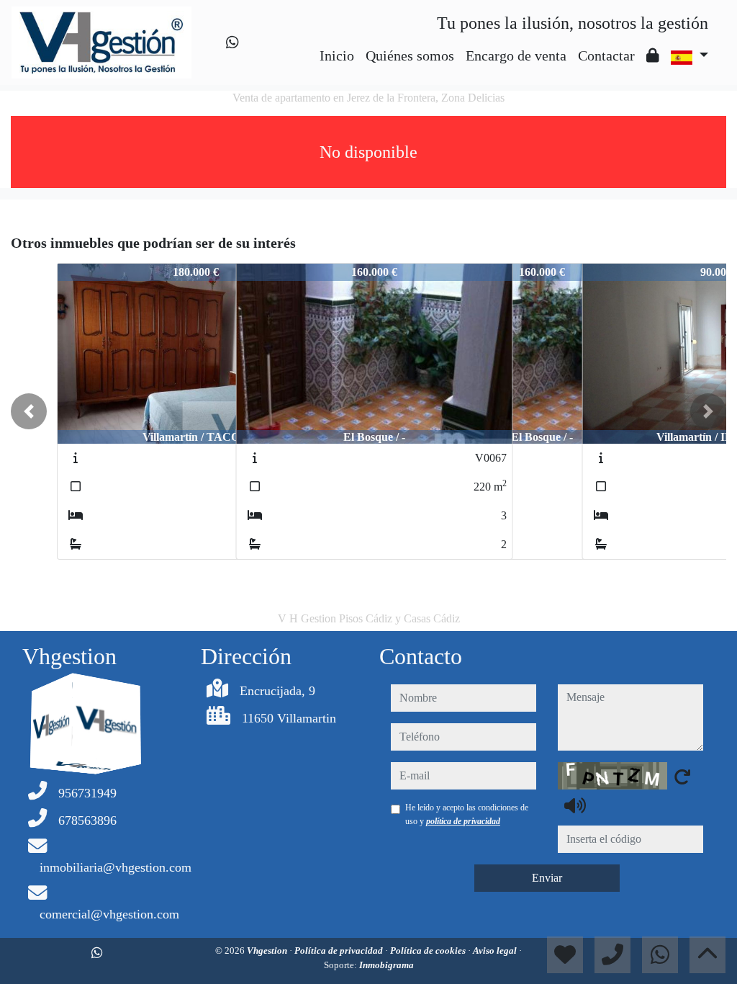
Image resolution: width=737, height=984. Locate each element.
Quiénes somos (410, 55)
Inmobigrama (386, 965)
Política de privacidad (339, 950)
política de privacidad (463, 821)
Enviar (547, 878)
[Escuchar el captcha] (575, 805)
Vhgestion (268, 950)
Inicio (337, 55)
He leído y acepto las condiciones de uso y (466, 814)
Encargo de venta (516, 55)
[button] (29, 411)
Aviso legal (496, 950)
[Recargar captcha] (682, 776)
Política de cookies (429, 950)
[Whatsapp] (232, 42)
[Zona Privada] (653, 55)
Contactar (606, 55)
